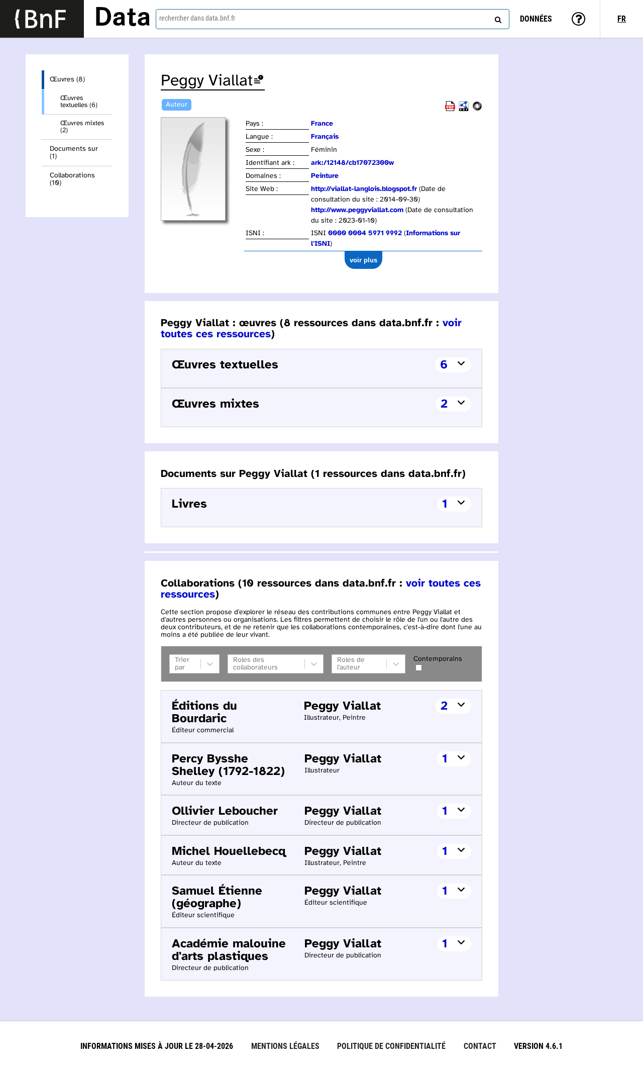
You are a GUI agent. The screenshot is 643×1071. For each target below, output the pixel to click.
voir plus (363, 260)
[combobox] (332, 19)
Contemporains (437, 659)
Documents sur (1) (74, 152)
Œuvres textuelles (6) (78, 101)
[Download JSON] (477, 109)
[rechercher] (497, 18)
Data (122, 19)
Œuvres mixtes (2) (82, 127)
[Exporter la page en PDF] (450, 109)
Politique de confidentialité (391, 1046)
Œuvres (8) (67, 79)
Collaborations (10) (72, 179)
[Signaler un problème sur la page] (259, 81)
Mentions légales (285, 1046)
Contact (480, 1046)
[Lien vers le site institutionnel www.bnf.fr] (42, 19)
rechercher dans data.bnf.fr (197, 18)
